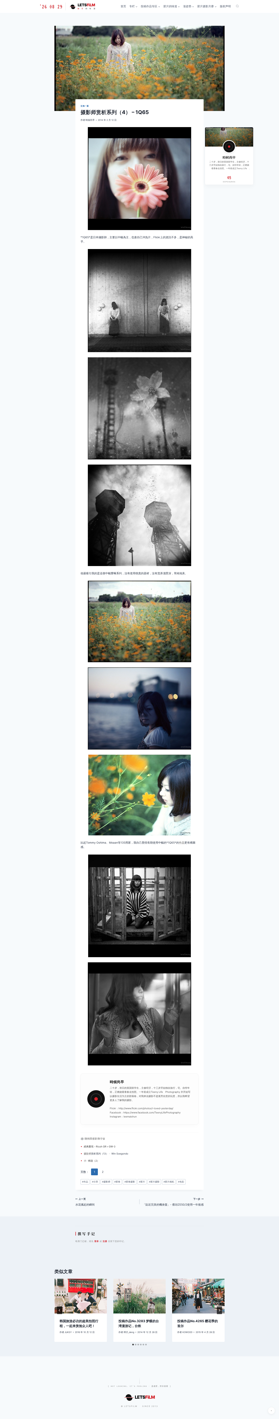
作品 (181, 842)
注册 (105, 1241)
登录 (96, 1241)
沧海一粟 (85, 106)
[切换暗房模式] (271, 1410)
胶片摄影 (154, 1181)
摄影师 (87, 1153)
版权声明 (225, 6)
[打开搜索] (237, 6)
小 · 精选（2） (91, 1160)
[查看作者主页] (229, 146)
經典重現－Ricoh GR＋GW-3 (99, 1146)
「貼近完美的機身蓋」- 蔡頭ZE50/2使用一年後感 (173, 1202)
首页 (123, 6)
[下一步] (219, 1310)
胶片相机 (169, 1181)
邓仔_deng (129, 1332)
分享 (95, 1181)
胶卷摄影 (129, 1181)
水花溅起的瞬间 (85, 1202)
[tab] (133, 1344)
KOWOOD (187, 1332)
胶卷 (117, 1181)
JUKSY (68, 1332)
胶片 (142, 1181)
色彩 (181, 1181)
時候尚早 (90, 120)
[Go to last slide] (59, 1310)
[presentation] (80, 1296)
